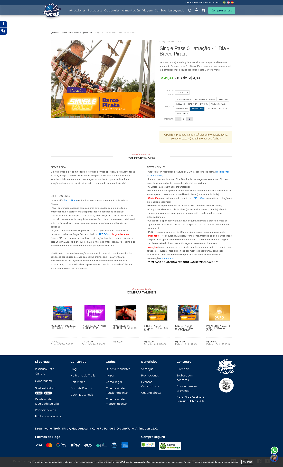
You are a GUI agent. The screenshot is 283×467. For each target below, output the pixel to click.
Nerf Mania (77, 382)
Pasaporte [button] (95, 10)
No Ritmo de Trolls (82, 375)
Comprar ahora (221, 10)
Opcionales (87, 33)
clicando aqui (167, 258)
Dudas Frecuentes (118, 369)
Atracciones (77, 10)
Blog (73, 369)
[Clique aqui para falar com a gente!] (274, 450)
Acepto (247, 462)
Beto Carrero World (70, 33)
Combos (160, 10)
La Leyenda (176, 10)
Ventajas (147, 369)
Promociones (150, 375)
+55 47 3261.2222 (212, 2)
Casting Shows (151, 392)
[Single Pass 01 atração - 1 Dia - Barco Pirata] (103, 79)
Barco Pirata (70, 200)
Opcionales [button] (112, 10)
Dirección (183, 369)
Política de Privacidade (133, 462)
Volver (56, 33)
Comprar (64, 349)
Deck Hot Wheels (82, 394)
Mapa (110, 375)
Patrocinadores (45, 410)
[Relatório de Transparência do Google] (148, 446)
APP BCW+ (104, 234)
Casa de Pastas (81, 388)
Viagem (147, 10)
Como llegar (114, 382)
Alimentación (131, 10)
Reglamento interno (48, 416)
